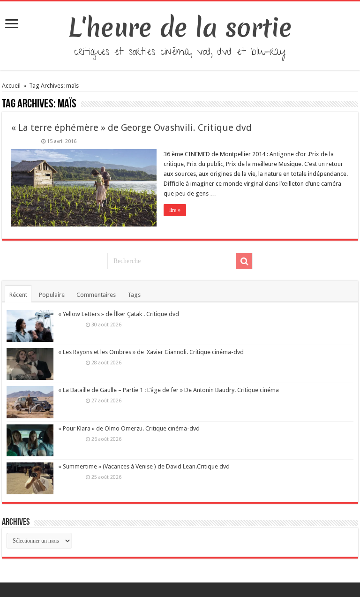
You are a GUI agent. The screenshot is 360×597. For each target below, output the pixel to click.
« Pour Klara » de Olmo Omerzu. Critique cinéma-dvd (129, 428)
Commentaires (96, 294)
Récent (18, 294)
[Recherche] (244, 261)
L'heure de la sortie (180, 28)
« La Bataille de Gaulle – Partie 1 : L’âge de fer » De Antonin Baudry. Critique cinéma (168, 389)
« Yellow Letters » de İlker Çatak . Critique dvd (118, 313)
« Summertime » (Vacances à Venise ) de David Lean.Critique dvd (144, 466)
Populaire (52, 294)
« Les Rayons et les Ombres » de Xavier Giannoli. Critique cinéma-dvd (151, 351)
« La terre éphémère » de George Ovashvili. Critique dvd (131, 127)
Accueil (12, 85)
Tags (134, 294)
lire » (174, 210)
